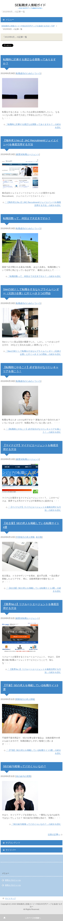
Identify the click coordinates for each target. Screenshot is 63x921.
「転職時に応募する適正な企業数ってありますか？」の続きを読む (33, 126)
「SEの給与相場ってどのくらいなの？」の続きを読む (36, 824)
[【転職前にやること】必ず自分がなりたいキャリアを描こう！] (20, 413)
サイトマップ (10, 898)
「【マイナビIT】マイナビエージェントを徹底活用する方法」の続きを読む (34, 508)
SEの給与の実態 (23, 776)
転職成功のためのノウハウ (28, 73)
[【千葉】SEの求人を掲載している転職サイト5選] (20, 732)
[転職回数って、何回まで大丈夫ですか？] (20, 261)
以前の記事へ (54, 834)
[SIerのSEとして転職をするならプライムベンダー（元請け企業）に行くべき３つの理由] (20, 336)
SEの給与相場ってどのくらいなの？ (24, 766)
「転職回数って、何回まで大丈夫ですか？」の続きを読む (34, 276)
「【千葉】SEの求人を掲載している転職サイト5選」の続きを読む (33, 751)
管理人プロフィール (13, 880)
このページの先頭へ (33, 918)
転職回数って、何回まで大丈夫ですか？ (27, 218)
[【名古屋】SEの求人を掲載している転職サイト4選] (20, 569)
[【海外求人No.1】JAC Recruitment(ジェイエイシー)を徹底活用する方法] (20, 187)
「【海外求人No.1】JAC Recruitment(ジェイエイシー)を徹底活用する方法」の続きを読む (33, 203)
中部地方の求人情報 (25, 537)
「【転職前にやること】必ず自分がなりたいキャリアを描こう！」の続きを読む (33, 430)
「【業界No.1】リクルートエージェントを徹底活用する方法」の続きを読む (34, 670)
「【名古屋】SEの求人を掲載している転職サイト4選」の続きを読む (33, 589)
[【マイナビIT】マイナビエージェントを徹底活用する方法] (20, 492)
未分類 (39, 537)
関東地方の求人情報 (25, 699)
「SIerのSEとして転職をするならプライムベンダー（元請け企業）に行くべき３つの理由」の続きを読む (33, 352)
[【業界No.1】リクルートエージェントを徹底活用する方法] (20, 651)
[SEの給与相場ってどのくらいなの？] (20, 809)
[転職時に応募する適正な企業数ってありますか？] (20, 106)
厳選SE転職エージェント (27, 154)
